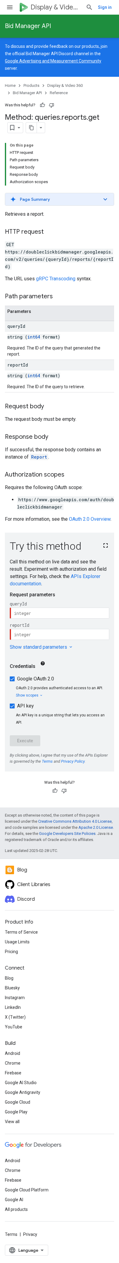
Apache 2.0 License (95, 827)
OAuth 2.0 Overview (89, 519)
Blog (9, 978)
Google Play (16, 1111)
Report (39, 457)
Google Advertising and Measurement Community (53, 61)
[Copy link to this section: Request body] (50, 406)
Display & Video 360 (56, 7)
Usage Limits (17, 941)
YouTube (13, 1026)
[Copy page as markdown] (31, 127)
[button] (59, 199)
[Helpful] (42, 105)
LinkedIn (13, 1007)
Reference (59, 92)
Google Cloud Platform (27, 1189)
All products (16, 1209)
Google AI (14, 1199)
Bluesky (12, 987)
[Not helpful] (51, 105)
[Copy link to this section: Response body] (54, 437)
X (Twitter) (15, 1017)
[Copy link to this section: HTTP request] (50, 232)
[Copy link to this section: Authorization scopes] (70, 475)
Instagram (15, 997)
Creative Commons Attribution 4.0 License (75, 821)
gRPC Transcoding (55, 279)
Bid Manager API (28, 26)
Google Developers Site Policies (67, 833)
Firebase (13, 1072)
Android (12, 1053)
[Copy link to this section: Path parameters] (59, 296)
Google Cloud (17, 1102)
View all (12, 1121)
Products (31, 85)
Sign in (105, 7)
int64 (33, 337)
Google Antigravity (22, 1092)
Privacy (30, 1234)
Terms (11, 1234)
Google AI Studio (21, 1082)
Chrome (12, 1063)
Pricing (11, 951)
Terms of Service (21, 932)
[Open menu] (10, 7)
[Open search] (89, 7)
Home (10, 85)
